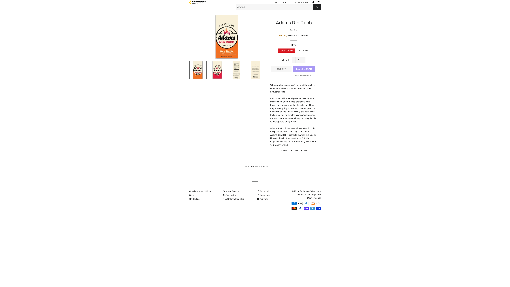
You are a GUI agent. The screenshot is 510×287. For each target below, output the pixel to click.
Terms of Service (231, 191)
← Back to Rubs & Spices (255, 166)
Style (293, 45)
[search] (274, 7)
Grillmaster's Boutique (310, 191)
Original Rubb (286, 50)
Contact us (194, 199)
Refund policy (229, 195)
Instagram (265, 195)
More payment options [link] (304, 75)
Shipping (283, 35)
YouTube (264, 199)
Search (192, 195)
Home (275, 2)
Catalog (286, 2)
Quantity (286, 60)
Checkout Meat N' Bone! (200, 191)
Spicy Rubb (303, 50)
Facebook (264, 191)
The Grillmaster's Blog (233, 199)
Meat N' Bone (302, 2)
